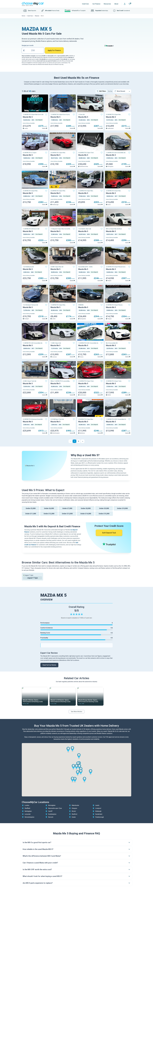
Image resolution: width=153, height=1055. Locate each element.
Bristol (74, 811)
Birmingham (51, 805)
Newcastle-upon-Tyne (55, 808)
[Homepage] (33, 4)
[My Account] (124, 4)
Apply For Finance (54, 50)
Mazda (37, 16)
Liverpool (98, 808)
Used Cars (85, 4)
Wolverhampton (29, 817)
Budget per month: (28, 45)
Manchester (75, 805)
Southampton (52, 814)
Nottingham (28, 811)
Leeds (97, 805)
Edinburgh (98, 811)
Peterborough (99, 817)
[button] (84, 780)
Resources (107, 4)
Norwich (50, 817)
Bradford (74, 814)
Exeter (74, 817)
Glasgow (74, 808)
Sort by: (110, 91)
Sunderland (98, 814)
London (27, 805)
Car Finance (96, 4)
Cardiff (50, 811)
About (116, 4)
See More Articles (76, 711)
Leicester (28, 814)
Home (23, 16)
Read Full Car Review (49, 665)
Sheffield (27, 808)
